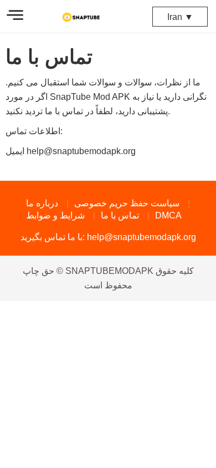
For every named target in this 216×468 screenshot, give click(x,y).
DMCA (168, 215)
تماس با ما (120, 215)
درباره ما (42, 203)
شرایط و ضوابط (55, 215)
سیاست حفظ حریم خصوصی (126, 203)
